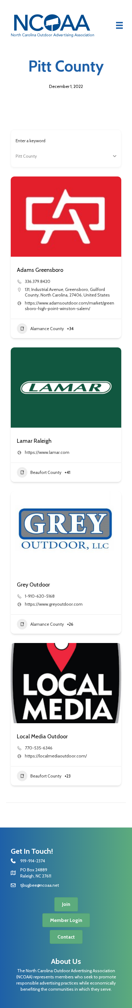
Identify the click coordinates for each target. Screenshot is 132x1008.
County (22, 156)
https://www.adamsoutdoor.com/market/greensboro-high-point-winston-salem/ (69, 305)
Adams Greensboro (40, 270)
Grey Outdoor (33, 584)
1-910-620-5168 (40, 596)
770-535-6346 (38, 748)
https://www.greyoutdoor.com (54, 604)
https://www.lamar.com (47, 452)
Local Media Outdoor (42, 736)
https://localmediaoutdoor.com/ (56, 756)
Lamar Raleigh (34, 441)
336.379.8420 (37, 281)
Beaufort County (45, 472)
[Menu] (119, 25)
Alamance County (47, 328)
